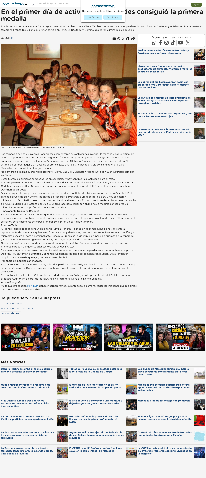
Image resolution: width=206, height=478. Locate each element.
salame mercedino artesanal (17, 308)
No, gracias (93, 17)
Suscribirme (112, 17)
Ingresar (196, 5)
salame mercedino (12, 304)
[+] (12, 38)
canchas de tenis (11, 313)
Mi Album (32, 286)
